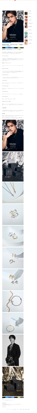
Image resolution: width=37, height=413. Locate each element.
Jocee (7, 409)
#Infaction (6, 42)
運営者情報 (28, 409)
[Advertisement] (18, 4)
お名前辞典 (21, 409)
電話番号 (15, 409)
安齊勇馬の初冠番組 (30, 26)
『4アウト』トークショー (30, 36)
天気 (13, 409)
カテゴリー (18, 409)
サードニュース (10, 409)
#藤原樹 (3, 42)
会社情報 (23, 409)
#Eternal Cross (9, 42)
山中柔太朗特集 (29, 16)
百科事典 (26, 409)
